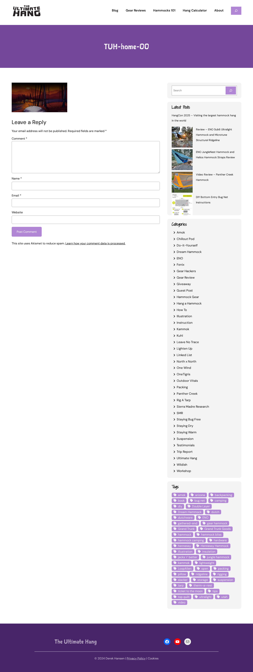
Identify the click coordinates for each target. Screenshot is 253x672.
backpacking (223, 495)
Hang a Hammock (189, 303)
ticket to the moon (190, 591)
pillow (182, 574)
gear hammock (217, 523)
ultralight (205, 597)
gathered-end (187, 523)
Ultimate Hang (187, 458)
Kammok (183, 329)
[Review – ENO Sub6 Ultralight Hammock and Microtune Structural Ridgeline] (182, 138)
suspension (225, 580)
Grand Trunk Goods (217, 529)
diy (180, 506)
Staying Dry (185, 426)
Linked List (184, 355)
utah (224, 597)
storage (202, 580)
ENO (180, 258)
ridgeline (202, 574)
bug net (199, 500)
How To (182, 310)
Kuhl (180, 336)
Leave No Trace (188, 342)
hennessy (184, 546)
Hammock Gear (188, 297)
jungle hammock (218, 557)
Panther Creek (187, 394)
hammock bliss (211, 534)
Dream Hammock (189, 252)
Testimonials (185, 445)
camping (221, 500)
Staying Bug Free (189, 419)
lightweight (206, 563)
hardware (220, 540)
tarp (181, 585)
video (181, 602)
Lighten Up (184, 348)
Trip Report (185, 452)
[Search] (231, 90)
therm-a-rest (203, 585)
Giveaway (184, 284)
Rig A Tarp (184, 400)
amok (181, 495)
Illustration (184, 316)
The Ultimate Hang (76, 641)
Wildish (182, 465)
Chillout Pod (185, 239)
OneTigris (183, 374)
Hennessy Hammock (215, 546)
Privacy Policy (136, 658)
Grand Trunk (186, 529)
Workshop (184, 471)
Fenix (180, 265)
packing (223, 569)
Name (17, 178)
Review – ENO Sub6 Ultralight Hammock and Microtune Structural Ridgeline (214, 135)
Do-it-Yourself (187, 245)
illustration (185, 551)
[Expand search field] (236, 11)
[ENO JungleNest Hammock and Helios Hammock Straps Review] (182, 160)
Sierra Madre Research (193, 406)
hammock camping (191, 540)
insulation (208, 551)
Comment (19, 139)
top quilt (183, 597)
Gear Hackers (186, 271)
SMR (180, 413)
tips (215, 591)
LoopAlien (185, 569)
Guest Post (185, 290)
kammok (183, 563)
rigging (222, 574)
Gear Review (186, 277)
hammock (184, 534)
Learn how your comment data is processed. (95, 243)
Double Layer (201, 506)
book (181, 500)
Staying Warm (187, 432)
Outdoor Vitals (187, 381)
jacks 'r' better (187, 557)
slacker (183, 580)
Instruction (185, 323)
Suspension (185, 439)
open (204, 569)
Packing (182, 387)
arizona (200, 495)
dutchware (185, 517)
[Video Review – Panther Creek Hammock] (182, 183)
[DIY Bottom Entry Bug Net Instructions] (182, 205)
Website (17, 212)
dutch (215, 512)
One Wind (184, 368)
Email (16, 195)
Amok (181, 232)
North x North (186, 361)
